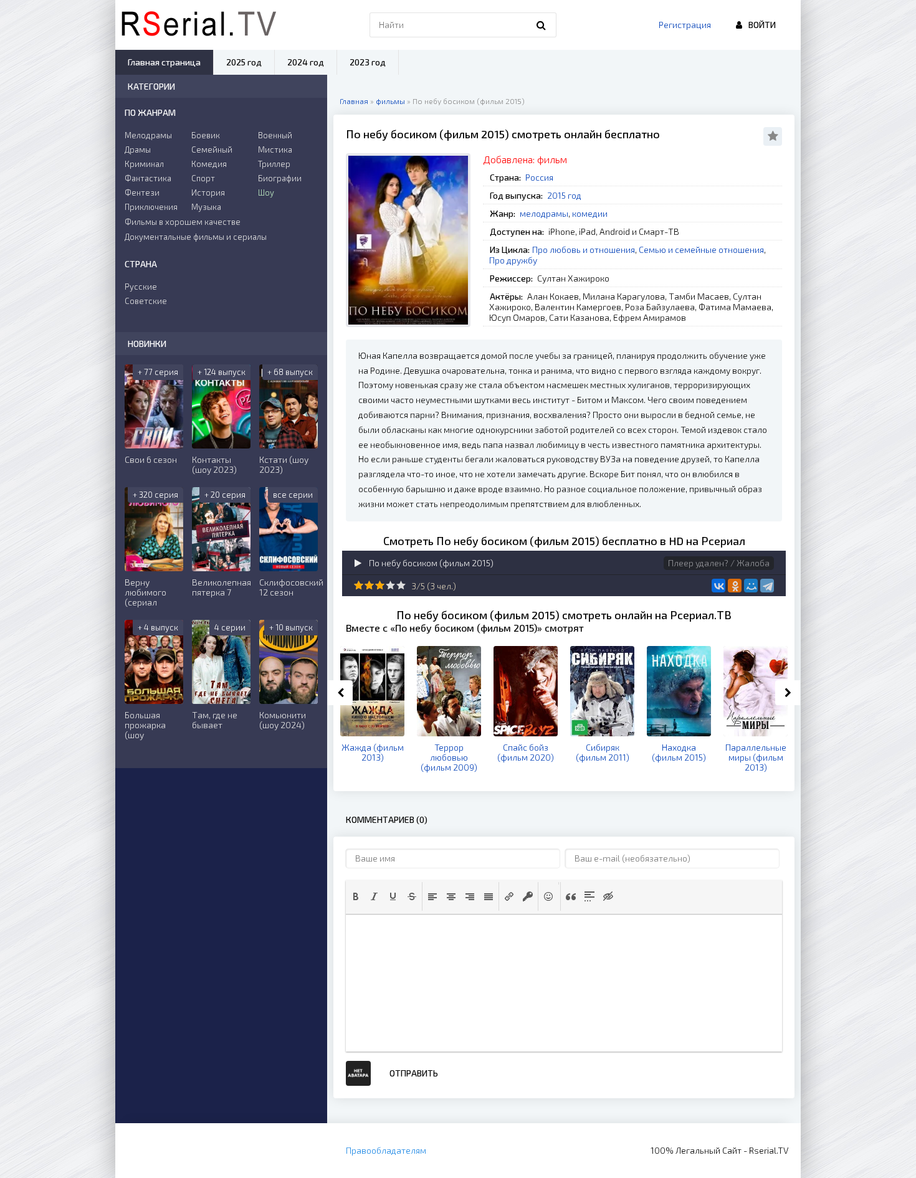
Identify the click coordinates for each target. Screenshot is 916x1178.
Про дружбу (513, 260)
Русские (141, 287)
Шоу (266, 192)
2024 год (305, 62)
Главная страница (164, 62)
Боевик (205, 135)
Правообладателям (386, 1150)
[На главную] (199, 25)
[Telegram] (767, 585)
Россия (539, 177)
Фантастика (148, 178)
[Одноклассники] (735, 585)
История (208, 192)
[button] (356, 896)
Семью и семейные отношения (701, 249)
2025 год (244, 62)
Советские (146, 301)
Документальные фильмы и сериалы (196, 237)
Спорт (203, 178)
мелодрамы (544, 213)
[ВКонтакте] (718, 585)
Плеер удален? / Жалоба (719, 563)
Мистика (275, 149)
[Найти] (540, 24)
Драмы (138, 149)
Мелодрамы (148, 135)
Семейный (211, 149)
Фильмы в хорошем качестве (183, 222)
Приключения (151, 207)
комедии (590, 213)
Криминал (144, 164)
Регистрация (685, 24)
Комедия (209, 164)
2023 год (368, 62)
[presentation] (356, 896)
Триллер (274, 164)
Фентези (142, 192)
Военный (275, 135)
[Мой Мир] (751, 585)
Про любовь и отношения (583, 249)
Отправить (413, 1073)
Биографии (280, 178)
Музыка (206, 207)
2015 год (564, 195)
